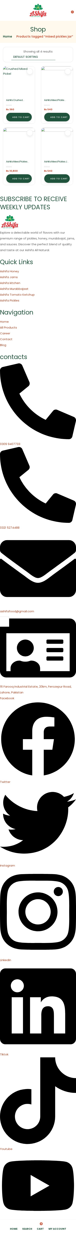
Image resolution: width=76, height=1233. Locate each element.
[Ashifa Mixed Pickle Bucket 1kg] (57, 82)
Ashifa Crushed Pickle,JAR (14, 101)
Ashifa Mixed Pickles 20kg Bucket (16, 163)
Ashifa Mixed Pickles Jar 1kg (56, 163)
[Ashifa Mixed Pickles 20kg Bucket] (19, 143)
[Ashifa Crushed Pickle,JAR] (19, 82)
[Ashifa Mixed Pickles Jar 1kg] (57, 143)
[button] (70, 10)
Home (7, 36)
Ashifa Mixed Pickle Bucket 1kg (54, 101)
